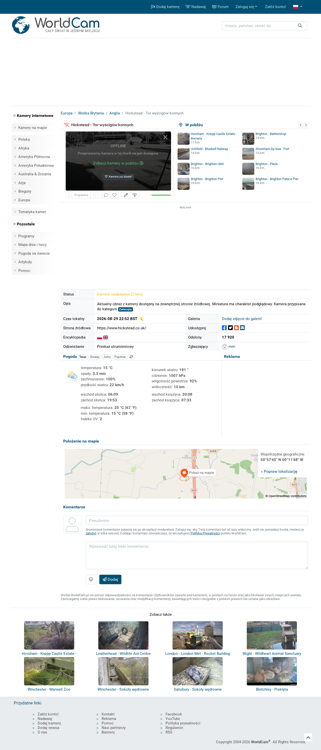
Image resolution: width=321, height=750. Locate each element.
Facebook (174, 714)
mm (231, 346)
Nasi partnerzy (114, 727)
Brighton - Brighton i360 (207, 164)
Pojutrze (120, 357)
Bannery (108, 732)
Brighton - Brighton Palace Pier (277, 179)
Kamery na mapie (32, 127)
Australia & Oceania (34, 174)
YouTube (173, 718)
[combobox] (264, 26)
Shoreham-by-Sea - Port (272, 149)
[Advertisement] (185, 245)
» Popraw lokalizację (279, 471)
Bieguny (24, 191)
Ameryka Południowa (36, 165)
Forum (222, 7)
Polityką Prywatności (205, 533)
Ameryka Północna (34, 157)
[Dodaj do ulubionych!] (114, 195)
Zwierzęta (125, 309)
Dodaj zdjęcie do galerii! (242, 319)
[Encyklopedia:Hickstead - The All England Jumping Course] (105, 337)
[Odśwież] (131, 356)
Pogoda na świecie (34, 253)
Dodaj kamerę (167, 7)
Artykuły (25, 262)
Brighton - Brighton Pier (207, 179)
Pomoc (24, 270)
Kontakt (108, 714)
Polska (24, 139)
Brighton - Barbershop (271, 134)
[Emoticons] (91, 579)
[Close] (165, 137)
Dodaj (112, 579)
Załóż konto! (275, 7)
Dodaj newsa (48, 727)
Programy (26, 236)
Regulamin (174, 727)
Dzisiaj (94, 357)
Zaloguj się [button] (244, 7)
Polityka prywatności (183, 723)
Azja (22, 183)
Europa (24, 200)
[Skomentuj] (106, 195)
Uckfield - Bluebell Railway (209, 149)
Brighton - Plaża (267, 164)
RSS (169, 732)
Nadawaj (198, 7)
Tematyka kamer (32, 212)
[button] (297, 7)
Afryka (23, 148)
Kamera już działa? (120, 176)
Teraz (82, 357)
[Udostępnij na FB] (224, 328)
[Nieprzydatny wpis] (94, 195)
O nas (42, 732)
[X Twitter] (230, 328)
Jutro (107, 357)
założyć (91, 533)
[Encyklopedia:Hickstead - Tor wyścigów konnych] (99, 337)
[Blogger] (236, 328)
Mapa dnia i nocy (32, 244)
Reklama (109, 718)
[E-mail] (242, 328)
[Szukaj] (300, 26)
